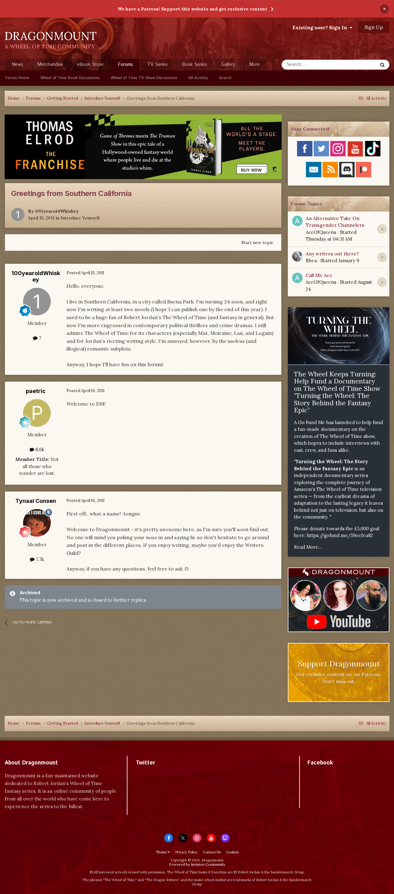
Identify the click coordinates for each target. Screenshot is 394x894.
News (17, 64)
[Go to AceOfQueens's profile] (297, 221)
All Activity (198, 78)
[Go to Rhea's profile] (297, 256)
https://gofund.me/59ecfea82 (340, 535)
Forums (125, 64)
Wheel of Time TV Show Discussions (144, 78)
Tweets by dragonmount (163, 773)
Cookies (232, 852)
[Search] (382, 65)
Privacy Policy (186, 852)
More (254, 64)
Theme (162, 852)
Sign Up (373, 27)
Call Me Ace (319, 275)
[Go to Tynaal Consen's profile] (37, 523)
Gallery (228, 64)
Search (225, 78)
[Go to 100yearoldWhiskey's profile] (18, 214)
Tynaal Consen (35, 501)
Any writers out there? (332, 254)
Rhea (311, 260)
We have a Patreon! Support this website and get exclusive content (192, 9)
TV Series (157, 64)
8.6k (39, 449)
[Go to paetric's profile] (37, 413)
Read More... (308, 547)
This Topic (358, 64)
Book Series (194, 64)
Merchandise (50, 64)
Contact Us (212, 852)
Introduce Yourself (80, 218)
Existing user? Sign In (321, 27)
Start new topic (257, 242)
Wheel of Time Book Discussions (70, 78)
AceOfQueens (321, 232)
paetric (36, 391)
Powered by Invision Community (197, 864)
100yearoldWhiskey (57, 211)
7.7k (39, 559)
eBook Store (90, 64)
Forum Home (17, 78)
